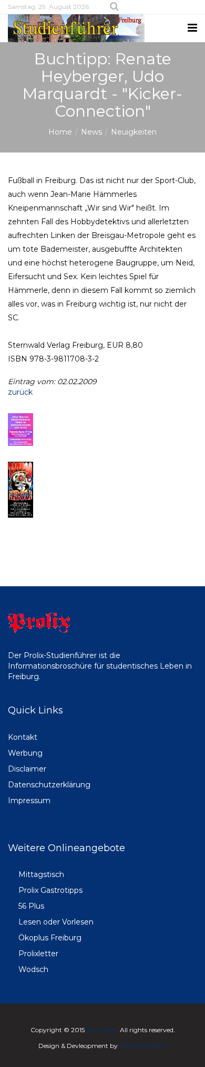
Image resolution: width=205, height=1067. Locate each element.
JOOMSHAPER (143, 1046)
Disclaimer (27, 769)
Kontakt (22, 737)
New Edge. (102, 1030)
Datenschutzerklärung (49, 784)
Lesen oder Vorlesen (56, 922)
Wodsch (33, 969)
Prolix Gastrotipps (50, 890)
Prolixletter (38, 953)
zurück (20, 392)
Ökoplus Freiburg (49, 937)
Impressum (29, 800)
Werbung (25, 753)
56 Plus (31, 906)
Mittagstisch (41, 874)
